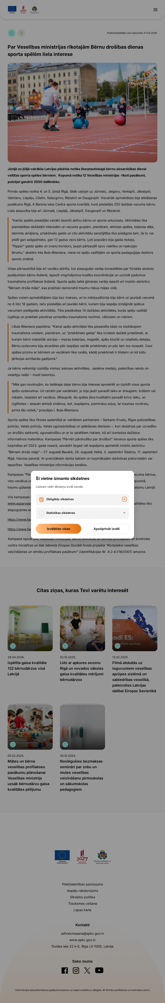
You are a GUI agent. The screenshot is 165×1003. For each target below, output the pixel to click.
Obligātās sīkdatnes (60, 499)
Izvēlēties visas (58, 529)
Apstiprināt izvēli (107, 529)
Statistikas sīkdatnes (60, 512)
